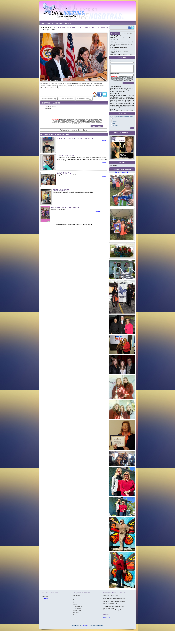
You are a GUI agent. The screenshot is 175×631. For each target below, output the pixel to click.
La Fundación (77, 608)
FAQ (74, 602)
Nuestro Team (77, 610)
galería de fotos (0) (49, 99)
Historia (45, 598)
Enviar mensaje (128, 83)
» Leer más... (104, 140)
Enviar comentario (97, 126)
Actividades (76, 595)
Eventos (75, 600)
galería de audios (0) (84, 99)
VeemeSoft (113, 165)
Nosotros (50, 23)
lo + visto (114, 33)
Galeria (75, 604)
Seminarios (76, 615)
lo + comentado (127, 33)
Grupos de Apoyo (78, 606)
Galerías (59, 23)
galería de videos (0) (66, 99)
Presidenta (76, 613)
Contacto (68, 23)
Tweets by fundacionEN (122, 172)
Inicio (42, 23)
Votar (131, 128)
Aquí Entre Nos (77, 598)
